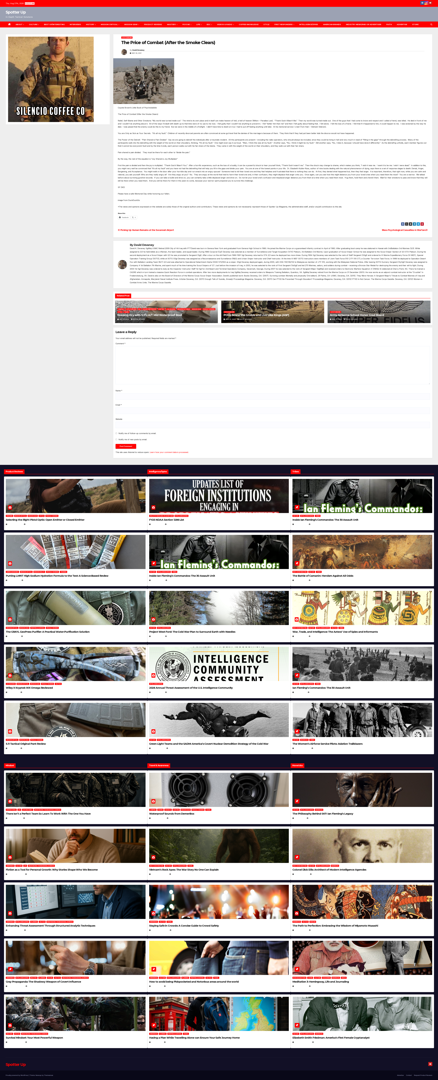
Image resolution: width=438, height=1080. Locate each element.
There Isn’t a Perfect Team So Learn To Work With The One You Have (48, 813)
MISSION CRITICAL (109, 24)
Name (119, 391)
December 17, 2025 (16, 986)
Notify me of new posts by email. (133, 439)
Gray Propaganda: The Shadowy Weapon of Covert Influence (43, 981)
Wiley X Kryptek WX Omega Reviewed (29, 687)
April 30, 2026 (157, 580)
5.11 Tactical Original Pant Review (26, 743)
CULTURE (33, 24)
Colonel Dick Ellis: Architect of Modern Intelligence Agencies (329, 869)
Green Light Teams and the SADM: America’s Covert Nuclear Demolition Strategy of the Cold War (208, 743)
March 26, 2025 (302, 874)
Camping (121, 309)
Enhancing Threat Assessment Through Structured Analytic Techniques (50, 925)
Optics (41, 516)
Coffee (310, 977)
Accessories (11, 684)
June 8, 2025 (157, 986)
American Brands (332, 24)
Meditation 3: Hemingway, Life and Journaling (320, 981)
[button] (431, 24)
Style (266, 24)
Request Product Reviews (423, 1075)
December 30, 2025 (159, 874)
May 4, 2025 (300, 818)
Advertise (402, 24)
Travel (126, 312)
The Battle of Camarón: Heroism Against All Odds (322, 575)
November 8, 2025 (16, 1042)
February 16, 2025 (303, 1042)
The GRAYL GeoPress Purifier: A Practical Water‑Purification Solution (48, 631)
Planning (34, 921)
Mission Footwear (183, 309)
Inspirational (11, 809)
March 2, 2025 (301, 986)
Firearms (10, 516)
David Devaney (138, 50)
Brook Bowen (139, 319)
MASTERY (171, 24)
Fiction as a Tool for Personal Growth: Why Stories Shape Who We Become (52, 869)
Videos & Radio (225, 24)
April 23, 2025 (301, 636)
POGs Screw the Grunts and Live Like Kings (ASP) (256, 315)
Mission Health (39, 572)
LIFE (198, 24)
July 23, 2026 (14, 580)
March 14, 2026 (158, 748)
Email (119, 405)
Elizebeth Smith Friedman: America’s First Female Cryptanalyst (331, 1037)
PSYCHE (186, 24)
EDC (209, 24)
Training (63, 572)
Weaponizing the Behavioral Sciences (47, 809)
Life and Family (28, 809)
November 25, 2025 (159, 930)
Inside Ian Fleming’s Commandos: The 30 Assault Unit (182, 575)
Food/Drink (326, 977)
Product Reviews (153, 24)
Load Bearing (170, 309)
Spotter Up (16, 12)
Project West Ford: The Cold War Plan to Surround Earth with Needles (192, 631)
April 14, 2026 (157, 692)
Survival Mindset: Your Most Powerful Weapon (34, 1037)
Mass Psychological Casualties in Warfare (404, 230)
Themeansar (48, 1075)
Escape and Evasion (149, 309)
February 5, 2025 (302, 748)
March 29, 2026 (158, 818)
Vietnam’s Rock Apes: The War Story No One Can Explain (184, 869)
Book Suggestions (299, 977)
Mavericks (304, 740)
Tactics (58, 684)
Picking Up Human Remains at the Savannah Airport (147, 230)
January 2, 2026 (15, 930)
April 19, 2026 (157, 636)
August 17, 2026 (15, 524)
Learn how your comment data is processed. (169, 452)
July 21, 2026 (14, 636)
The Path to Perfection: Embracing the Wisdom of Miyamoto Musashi (335, 925)
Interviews (75, 24)
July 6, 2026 (13, 692)
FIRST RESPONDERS (283, 24)
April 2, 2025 (300, 692)
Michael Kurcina (30, 692)
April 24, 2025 (301, 580)
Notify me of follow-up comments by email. (137, 433)
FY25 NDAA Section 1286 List (166, 519)
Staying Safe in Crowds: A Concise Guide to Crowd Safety (184, 925)
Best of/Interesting (54, 24)
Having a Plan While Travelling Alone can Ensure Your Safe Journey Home (194, 1037)
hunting (161, 309)
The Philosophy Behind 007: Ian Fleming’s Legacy (322, 813)
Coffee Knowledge (248, 24)
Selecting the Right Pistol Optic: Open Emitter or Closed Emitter (45, 519)
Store (415, 24)
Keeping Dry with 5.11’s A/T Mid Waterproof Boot (149, 315)
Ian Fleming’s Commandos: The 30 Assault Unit (321, 687)
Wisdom (312, 921)
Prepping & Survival (37, 628)
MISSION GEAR (131, 24)
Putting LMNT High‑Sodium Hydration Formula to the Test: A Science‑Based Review (57, 575)
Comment (120, 343)
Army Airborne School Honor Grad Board (357, 315)
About (19, 24)
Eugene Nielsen (32, 524)
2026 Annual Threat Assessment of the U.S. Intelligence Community (191, 687)
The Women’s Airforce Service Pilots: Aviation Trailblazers (327, 743)
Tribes (174, 572)
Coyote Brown (127, 37)
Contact (409, 1075)
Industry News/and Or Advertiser (363, 24)
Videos (344, 977)
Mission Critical (20, 516)
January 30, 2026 (16, 874)
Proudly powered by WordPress (17, 1075)
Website (119, 419)
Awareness (10, 865)
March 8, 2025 (301, 930)
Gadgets (168, 809)
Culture (19, 865)
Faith (389, 24)
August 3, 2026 (15, 818)
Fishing (160, 809)
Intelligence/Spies (308, 24)
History (90, 24)
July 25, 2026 (157, 524)
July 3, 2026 (13, 748)
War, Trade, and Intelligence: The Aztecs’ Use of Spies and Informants (335, 631)
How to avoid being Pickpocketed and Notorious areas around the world (194, 981)
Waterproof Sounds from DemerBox (171, 813)
